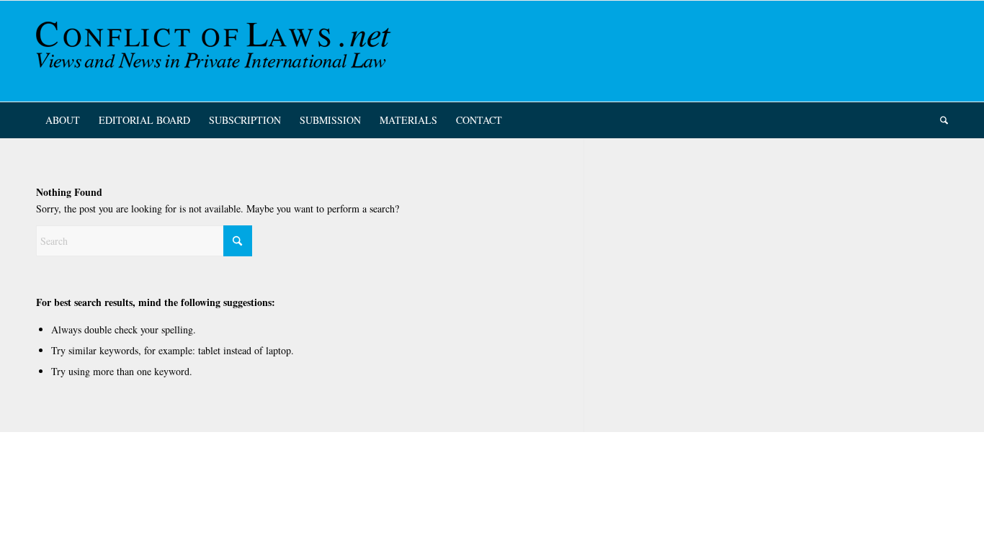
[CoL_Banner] (216, 51)
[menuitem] (62, 120)
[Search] (939, 120)
